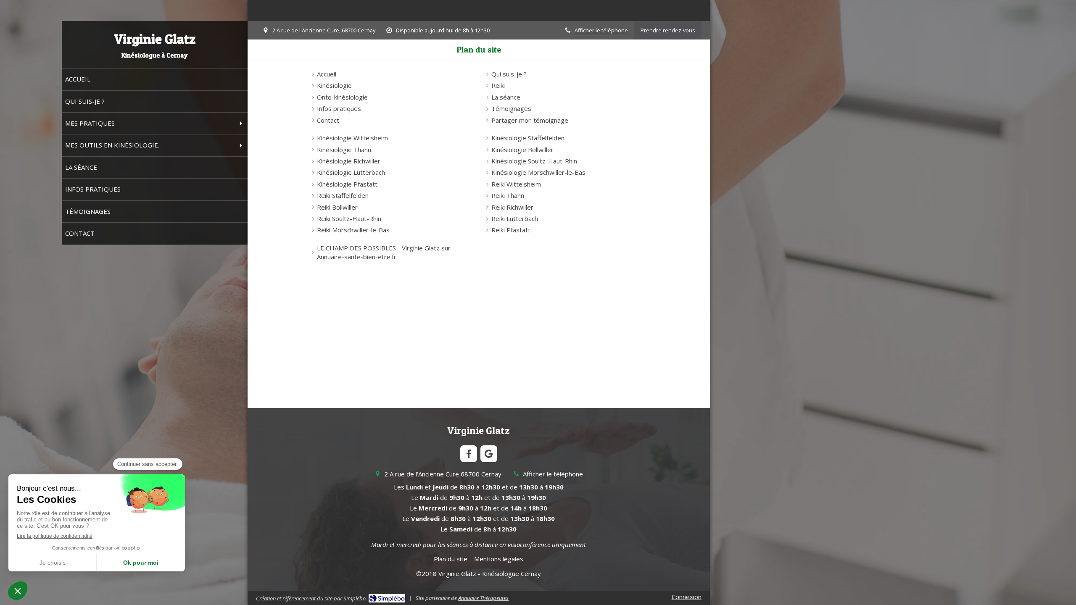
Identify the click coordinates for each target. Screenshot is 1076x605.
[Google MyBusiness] (488, 453)
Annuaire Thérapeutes (483, 598)
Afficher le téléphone (601, 30)
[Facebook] (468, 453)
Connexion (687, 596)
